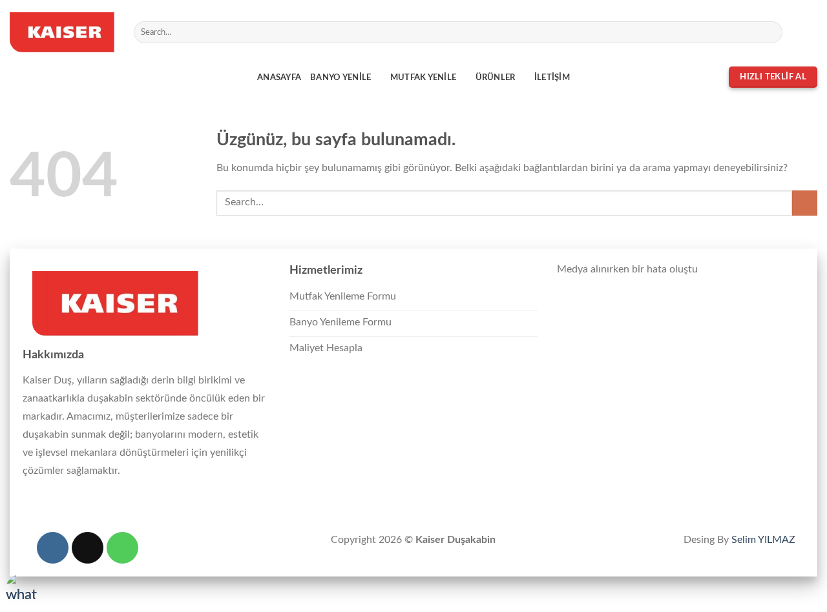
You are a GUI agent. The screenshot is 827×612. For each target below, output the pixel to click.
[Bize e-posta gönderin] (809, 32)
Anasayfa (279, 77)
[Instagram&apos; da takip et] (792, 32)
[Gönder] (770, 32)
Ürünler (496, 77)
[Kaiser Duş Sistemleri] (62, 32)
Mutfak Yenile (423, 77)
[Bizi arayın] (122, 548)
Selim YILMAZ (763, 540)
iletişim (552, 77)
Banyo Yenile (340, 77)
